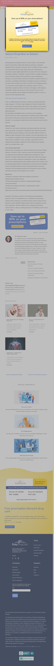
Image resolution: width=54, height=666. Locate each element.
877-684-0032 (26, 41)
